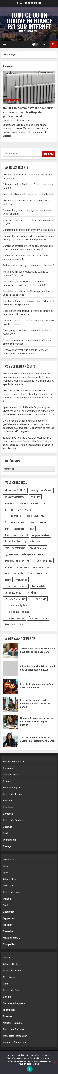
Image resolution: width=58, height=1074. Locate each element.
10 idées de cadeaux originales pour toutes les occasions (10, 650)
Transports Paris (11, 990)
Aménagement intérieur (15, 497)
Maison (7, 898)
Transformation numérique (17, 611)
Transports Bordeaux (14, 820)
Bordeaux (8, 813)
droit (7, 528)
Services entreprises (14, 1003)
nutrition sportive (41, 567)
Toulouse (7, 1016)
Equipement (9, 918)
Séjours (7, 996)
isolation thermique (43, 560)
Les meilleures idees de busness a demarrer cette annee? (10, 704)
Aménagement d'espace (41, 490)
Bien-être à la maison (14, 522)
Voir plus (7, 136)
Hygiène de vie (11, 554)
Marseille (8, 931)
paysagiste (42, 573)
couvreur (43, 522)
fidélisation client (13, 541)
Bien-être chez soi (13, 516)
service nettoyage (13, 592)
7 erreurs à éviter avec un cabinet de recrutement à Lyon (10, 739)
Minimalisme (23, 567)
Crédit (6, 905)
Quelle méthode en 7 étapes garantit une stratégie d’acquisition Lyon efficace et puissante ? (28, 445)
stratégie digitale (38, 599)
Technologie (9, 1009)
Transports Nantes (12, 970)
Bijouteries (8, 807)
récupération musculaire (16, 586)
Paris (29, 573)
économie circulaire (14, 624)
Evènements (9, 839)
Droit (5, 833)
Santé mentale (38, 586)
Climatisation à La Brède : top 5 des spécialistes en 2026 (10, 668)
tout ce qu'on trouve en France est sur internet (29, 20)
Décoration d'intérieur (24, 528)
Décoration (8, 911)
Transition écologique (14, 618)
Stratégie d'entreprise (15, 599)
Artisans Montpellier (13, 761)
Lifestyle (7, 866)
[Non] (54, 1062)
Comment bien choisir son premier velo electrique (29, 229)
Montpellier (9, 944)
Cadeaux (7, 826)
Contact (53, 44)
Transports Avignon (13, 794)
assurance (9, 503)
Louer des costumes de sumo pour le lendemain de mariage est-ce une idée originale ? (28, 428)
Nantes (6, 957)
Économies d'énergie (38, 618)
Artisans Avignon (12, 100)
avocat (45, 503)
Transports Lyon (11, 892)
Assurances (9, 768)
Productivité (21, 580)
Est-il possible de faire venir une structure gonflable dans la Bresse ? (28, 398)
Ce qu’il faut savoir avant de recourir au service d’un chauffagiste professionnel (29, 87)
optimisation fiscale (14, 573)
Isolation (7, 924)
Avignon (7, 781)
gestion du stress (37, 548)
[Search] (44, 44)
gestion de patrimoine (15, 548)
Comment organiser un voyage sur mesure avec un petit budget (10, 722)
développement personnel (16, 535)
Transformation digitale (16, 605)
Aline (7, 120)
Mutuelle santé (10, 774)
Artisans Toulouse (12, 1022)
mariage (8, 567)
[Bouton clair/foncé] (35, 44)
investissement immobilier (17, 560)
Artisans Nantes (11, 964)
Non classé (9, 977)
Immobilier (8, 859)
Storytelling (30, 592)
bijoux (31, 522)
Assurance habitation (28, 503)
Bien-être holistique (35, 516)
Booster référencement (15, 1042)
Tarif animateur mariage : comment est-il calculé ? (28, 265)
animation (35, 497)
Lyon (5, 872)
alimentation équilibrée (15, 490)
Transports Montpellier (15, 1036)
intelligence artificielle (32, 554)
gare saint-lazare (33, 541)
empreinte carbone (40, 535)
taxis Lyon (8, 885)
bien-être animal (25, 509)
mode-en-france (11, 937)
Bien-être (9, 509)
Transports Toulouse (13, 1029)
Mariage (7, 846)
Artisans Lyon (10, 879)
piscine (8, 580)
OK (29, 1069)
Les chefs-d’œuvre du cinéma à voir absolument (28, 194)
